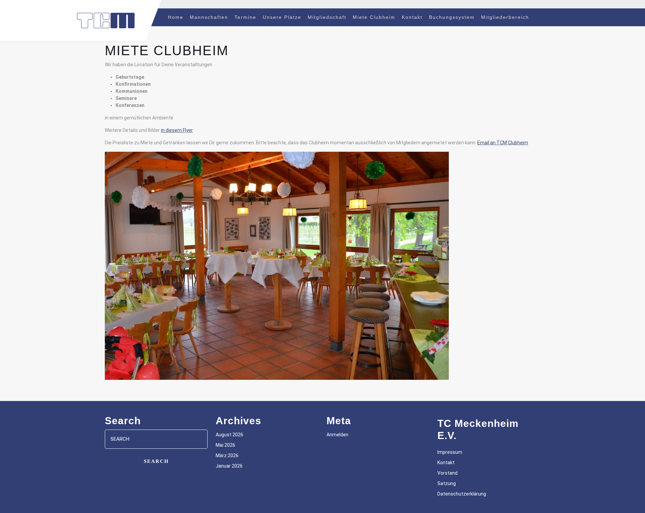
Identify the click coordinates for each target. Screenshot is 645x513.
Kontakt (412, 17)
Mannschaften (209, 17)
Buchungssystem (452, 17)
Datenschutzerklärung (461, 494)
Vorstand (447, 473)
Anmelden (337, 434)
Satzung (446, 483)
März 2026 (227, 455)
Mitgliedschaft (327, 17)
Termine (245, 17)
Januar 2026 (229, 466)
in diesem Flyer (177, 130)
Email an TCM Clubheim (502, 142)
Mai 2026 (225, 445)
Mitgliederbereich (505, 17)
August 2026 (229, 434)
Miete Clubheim (374, 17)
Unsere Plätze (282, 17)
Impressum (449, 452)
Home (175, 17)
